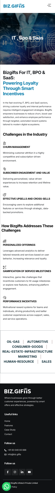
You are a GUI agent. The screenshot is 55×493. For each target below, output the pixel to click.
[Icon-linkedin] (22, 472)
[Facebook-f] (7, 472)
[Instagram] (15, 472)
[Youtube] (29, 472)
